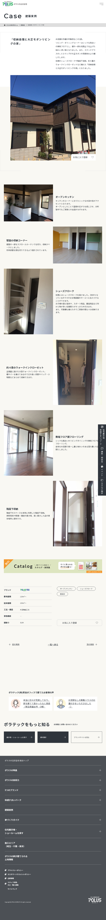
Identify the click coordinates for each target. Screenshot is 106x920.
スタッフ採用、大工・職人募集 (13, 883)
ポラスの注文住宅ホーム (12, 25)
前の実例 (15, 644)
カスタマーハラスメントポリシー (19, 874)
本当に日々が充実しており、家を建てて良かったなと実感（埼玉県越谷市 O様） (36, 703)
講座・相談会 (102, 457)
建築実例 (23, 25)
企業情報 (11, 878)
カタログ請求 (102, 488)
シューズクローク (86, 589)
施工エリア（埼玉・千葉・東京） (15, 844)
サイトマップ (12, 889)
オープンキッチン (66, 589)
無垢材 (62, 594)
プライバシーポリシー (15, 870)
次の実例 (90, 644)
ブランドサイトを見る (81, 737)
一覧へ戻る (53, 644)
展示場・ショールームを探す (17, 737)
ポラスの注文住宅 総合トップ (17, 760)
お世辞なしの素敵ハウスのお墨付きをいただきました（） (81, 703)
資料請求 (43, 737)
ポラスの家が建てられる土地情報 (16, 858)
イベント (102, 473)
